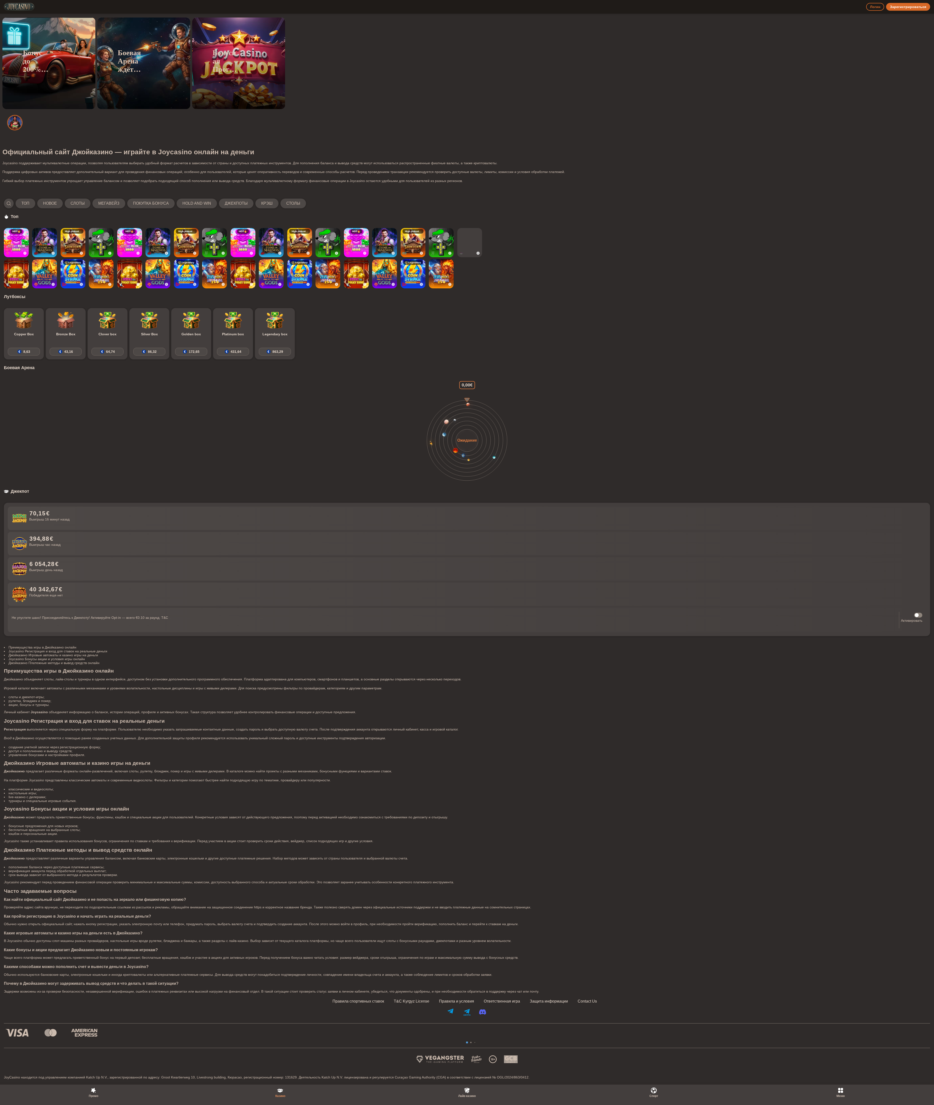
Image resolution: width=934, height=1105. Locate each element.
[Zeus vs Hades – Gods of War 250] (101, 273)
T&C (164, 618)
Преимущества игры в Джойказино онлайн (42, 647)
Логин (875, 7)
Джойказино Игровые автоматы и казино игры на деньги (53, 655)
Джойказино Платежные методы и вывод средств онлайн (54, 663)
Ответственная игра (502, 1001)
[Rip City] (101, 242)
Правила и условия (456, 1001)
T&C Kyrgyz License (411, 1001)
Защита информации (549, 1001)
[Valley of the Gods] (44, 273)
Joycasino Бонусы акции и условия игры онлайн (47, 659)
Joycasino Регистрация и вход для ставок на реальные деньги (58, 651)
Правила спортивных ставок (358, 1001)
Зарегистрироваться (908, 7)
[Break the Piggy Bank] (16, 273)
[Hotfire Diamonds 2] (469, 242)
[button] (155, 203)
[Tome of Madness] (44, 242)
